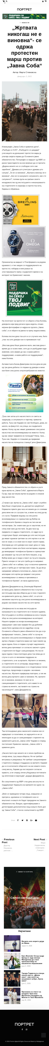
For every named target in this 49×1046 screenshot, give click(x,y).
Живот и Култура (25, 871)
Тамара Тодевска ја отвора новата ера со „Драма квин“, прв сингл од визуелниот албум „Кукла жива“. (33, 977)
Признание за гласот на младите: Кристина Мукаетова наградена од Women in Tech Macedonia (32, 994)
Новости (25, 22)
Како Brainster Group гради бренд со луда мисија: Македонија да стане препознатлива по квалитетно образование (33, 959)
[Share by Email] (36, 820)
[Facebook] (22, 1029)
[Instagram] (26, 1029)
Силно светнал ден (24, 897)
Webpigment (40, 1041)
